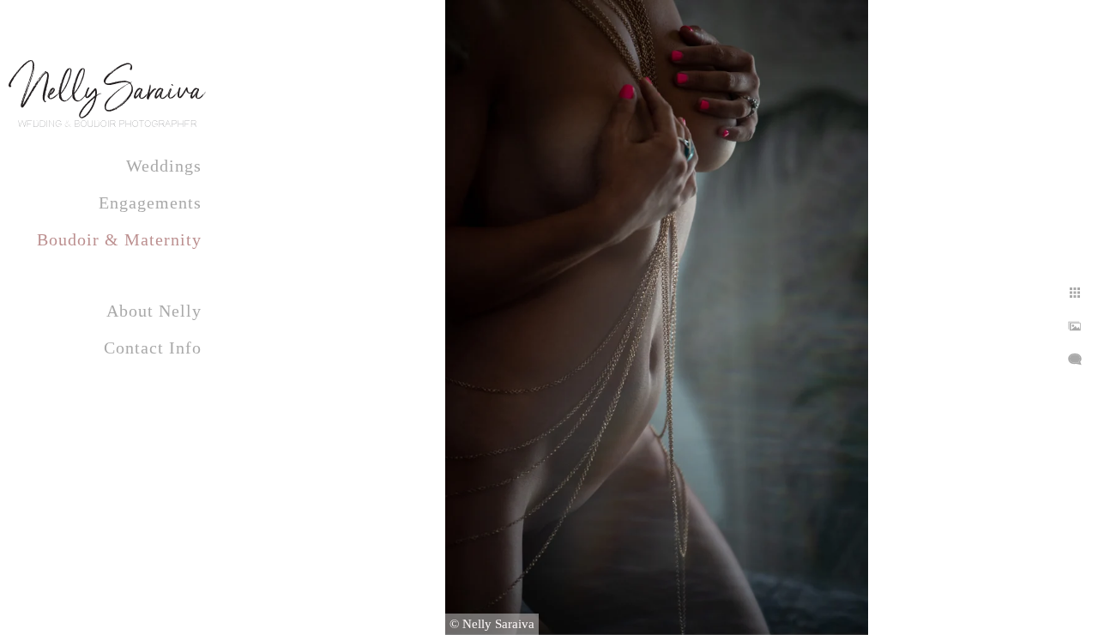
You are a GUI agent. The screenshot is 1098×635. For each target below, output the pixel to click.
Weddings (164, 165)
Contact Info (153, 347)
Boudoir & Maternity (119, 239)
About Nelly (154, 310)
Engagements (150, 202)
